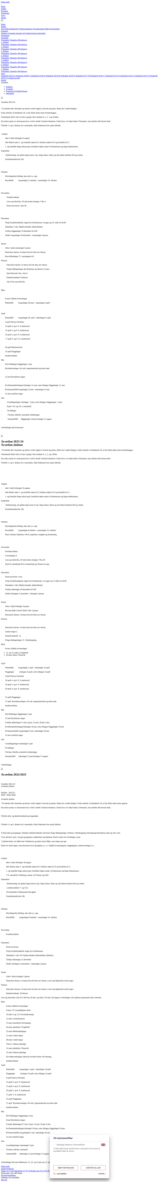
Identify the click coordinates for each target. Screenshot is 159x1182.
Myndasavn (22, 40)
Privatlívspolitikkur (8, 1175)
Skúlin (3, 27)
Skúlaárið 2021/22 (8, 76)
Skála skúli (5, 2)
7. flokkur (5, 69)
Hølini (47, 29)
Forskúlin (4, 38)
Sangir (3, 80)
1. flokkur (5, 42)
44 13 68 (7, 1171)
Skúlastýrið (14, 29)
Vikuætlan (5, 40)
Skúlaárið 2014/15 (127, 76)
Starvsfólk (5, 29)
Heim (3, 24)
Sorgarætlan (55, 29)
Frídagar (4, 33)
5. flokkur (5, 60)
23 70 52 (22, 1171)
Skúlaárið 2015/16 (112, 76)
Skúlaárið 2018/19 (68, 76)
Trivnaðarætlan (38, 29)
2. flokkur (5, 47)
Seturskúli (41, 33)
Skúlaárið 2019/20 (38, 76)
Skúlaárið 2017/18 (83, 76)
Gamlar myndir (14, 78)
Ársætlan (12, 33)
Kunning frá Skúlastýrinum (27, 33)
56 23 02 (38, 1171)
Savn (3, 74)
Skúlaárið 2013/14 (142, 76)
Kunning (4, 31)
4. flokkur (5, 56)
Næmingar (5, 36)
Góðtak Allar (93, 1168)
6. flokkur (5, 65)
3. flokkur (5, 51)
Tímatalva (14, 40)
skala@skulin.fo (7, 1169)
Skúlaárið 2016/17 (97, 76)
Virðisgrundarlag (25, 29)
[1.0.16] (102, 1173)
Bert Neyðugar (66, 1168)
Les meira (61, 1174)
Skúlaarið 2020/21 (23, 76)
